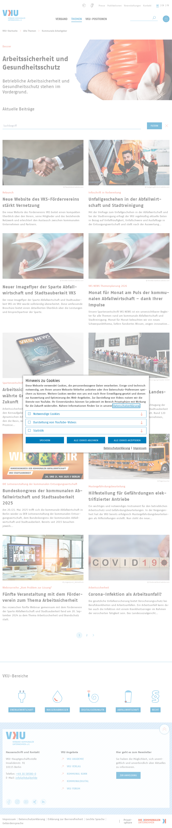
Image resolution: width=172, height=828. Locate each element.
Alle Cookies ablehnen (86, 440)
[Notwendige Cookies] (29, 414)
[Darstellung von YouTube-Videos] (29, 423)
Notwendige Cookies (46, 414)
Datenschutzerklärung (126, 405)
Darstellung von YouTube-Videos (54, 422)
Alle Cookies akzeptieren (127, 440)
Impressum (139, 448)
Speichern (45, 440)
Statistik (38, 430)
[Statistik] (29, 431)
